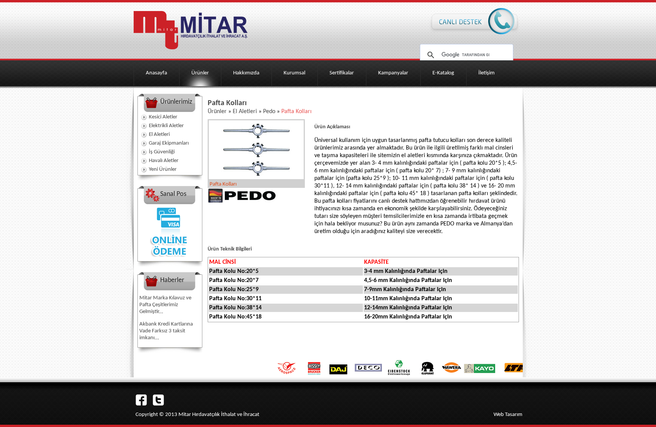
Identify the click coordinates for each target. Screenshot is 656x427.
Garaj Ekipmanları (169, 143)
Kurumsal (294, 73)
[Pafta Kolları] (256, 178)
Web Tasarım (508, 415)
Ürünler (200, 73)
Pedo (269, 112)
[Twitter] (158, 404)
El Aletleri (159, 134)
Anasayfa (156, 73)
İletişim (486, 73)
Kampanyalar (393, 73)
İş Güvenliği (162, 152)
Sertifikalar (342, 73)
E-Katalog (443, 73)
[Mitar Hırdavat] (191, 52)
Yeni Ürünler (163, 169)
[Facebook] (141, 404)
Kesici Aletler (163, 117)
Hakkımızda (246, 73)
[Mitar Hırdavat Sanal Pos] (169, 260)
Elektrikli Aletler (166, 126)
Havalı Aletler (163, 161)
